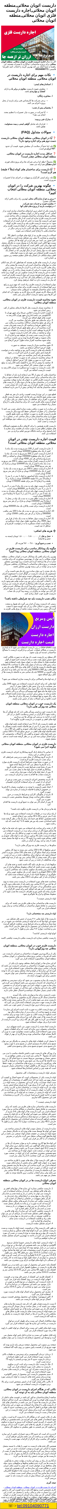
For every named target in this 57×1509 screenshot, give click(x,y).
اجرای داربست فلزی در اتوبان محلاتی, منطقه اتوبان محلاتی (30, 1487)
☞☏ (28, 1505)
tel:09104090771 (33, 1505)
